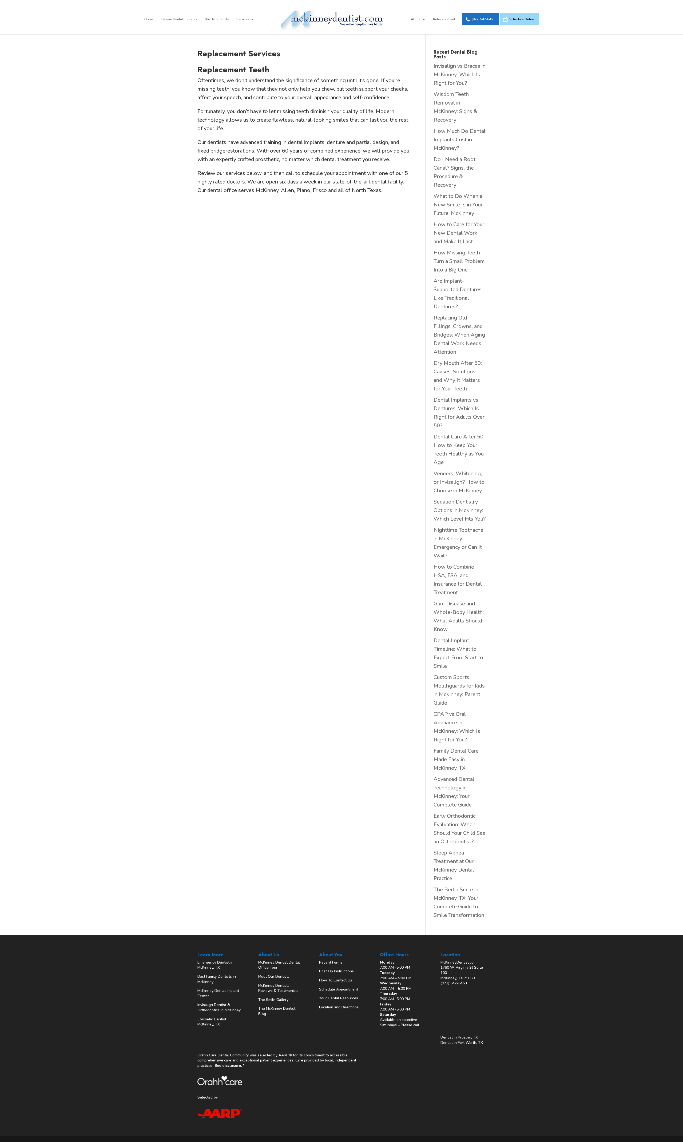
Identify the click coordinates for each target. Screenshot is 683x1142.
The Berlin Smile (216, 19)
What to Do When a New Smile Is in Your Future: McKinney (458, 205)
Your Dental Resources (338, 998)
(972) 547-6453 (483, 19)
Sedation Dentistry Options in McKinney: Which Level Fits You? (460, 510)
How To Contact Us (335, 980)
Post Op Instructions (336, 971)
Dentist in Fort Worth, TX (461, 1042)
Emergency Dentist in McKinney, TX (215, 965)
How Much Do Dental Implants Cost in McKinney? (460, 139)
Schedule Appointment (338, 989)
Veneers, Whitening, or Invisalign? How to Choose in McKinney (459, 482)
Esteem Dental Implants (179, 19)
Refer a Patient (444, 19)
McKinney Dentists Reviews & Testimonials (278, 988)
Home (149, 19)
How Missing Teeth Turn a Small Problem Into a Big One (459, 261)
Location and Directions (339, 1007)
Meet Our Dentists (273, 976)
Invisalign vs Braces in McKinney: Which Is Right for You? (460, 74)
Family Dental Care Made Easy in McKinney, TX (456, 759)
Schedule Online (522, 19)
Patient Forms (330, 962)
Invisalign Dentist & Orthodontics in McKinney (219, 1007)
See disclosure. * (229, 1065)
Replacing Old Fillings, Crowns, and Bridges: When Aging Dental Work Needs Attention (459, 335)
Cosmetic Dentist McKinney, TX (211, 1022)
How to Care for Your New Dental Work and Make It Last (459, 233)
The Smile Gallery (273, 999)
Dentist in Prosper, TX (459, 1037)
